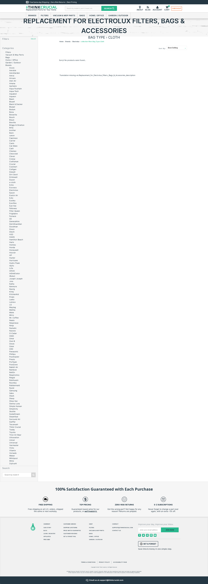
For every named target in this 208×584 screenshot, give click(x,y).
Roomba (12, 383)
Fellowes (13, 208)
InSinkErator (14, 273)
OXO (11, 349)
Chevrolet (13, 154)
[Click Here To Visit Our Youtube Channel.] (155, 535)
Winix (11, 461)
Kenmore (13, 286)
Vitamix (12, 450)
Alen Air (12, 81)
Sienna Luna (14, 404)
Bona (11, 112)
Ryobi (11, 388)
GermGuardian (15, 224)
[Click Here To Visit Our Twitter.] (143, 535)
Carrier (12, 141)
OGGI (11, 336)
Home (61, 41)
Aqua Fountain (15, 89)
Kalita (11, 284)
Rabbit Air (13, 367)
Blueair (12, 107)
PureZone (13, 364)
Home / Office (96, 15)
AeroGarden (14, 73)
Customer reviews (70, 533)
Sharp (11, 398)
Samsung (13, 391)
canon (12, 135)
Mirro (11, 315)
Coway (12, 159)
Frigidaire (13, 213)
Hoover (12, 253)
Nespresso (14, 323)
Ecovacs (13, 187)
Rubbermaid (14, 385)
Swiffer (12, 422)
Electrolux (13, 190)
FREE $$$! (47, 539)
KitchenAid (14, 294)
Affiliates (47, 536)
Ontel (11, 338)
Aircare (12, 78)
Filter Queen (14, 211)
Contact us (116, 530)
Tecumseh (13, 424)
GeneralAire (14, 221)
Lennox (12, 302)
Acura (11, 68)
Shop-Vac (13, 401)
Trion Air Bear (15, 435)
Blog (45, 530)
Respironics (14, 375)
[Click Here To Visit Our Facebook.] (139, 535)
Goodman (13, 227)
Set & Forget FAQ (69, 536)
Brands (32, 15)
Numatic (13, 328)
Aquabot (13, 94)
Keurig (12, 289)
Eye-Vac (12, 206)
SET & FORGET (149, 544)
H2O (11, 234)
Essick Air (13, 195)
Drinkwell (13, 177)
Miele (11, 312)
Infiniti (12, 271)
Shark (11, 396)
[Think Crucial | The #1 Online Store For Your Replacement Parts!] (41, 7)
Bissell (12, 102)
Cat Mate (13, 146)
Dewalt (12, 172)
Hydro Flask (14, 263)
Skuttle (12, 411)
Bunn (11, 133)
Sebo (11, 393)
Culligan (12, 169)
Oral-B (12, 341)
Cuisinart (13, 167)
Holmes (12, 245)
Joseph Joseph (16, 279)
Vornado (13, 453)
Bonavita (13, 115)
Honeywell (13, 250)
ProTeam (13, 362)
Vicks (11, 448)
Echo (11, 185)
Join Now (170, 530)
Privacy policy (104, 562)
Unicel (12, 440)
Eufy (11, 198)
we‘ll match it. (90, 511)
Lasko (12, 299)
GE (10, 219)
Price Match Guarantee (72, 530)
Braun (11, 120)
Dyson (12, 180)
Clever (12, 156)
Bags (82, 15)
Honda (12, 247)
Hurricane (13, 260)
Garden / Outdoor (118, 15)
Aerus (11, 76)
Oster (11, 346)
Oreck (12, 344)
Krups (11, 297)
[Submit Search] (33, 474)
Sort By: (162, 48)
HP (10, 255)
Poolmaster (14, 357)
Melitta (12, 310)
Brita (11, 128)
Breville (12, 122)
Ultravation (14, 437)
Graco (12, 229)
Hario (11, 242)
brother (12, 130)
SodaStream (14, 414)
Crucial (12, 164)
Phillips (12, 354)
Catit (11, 148)
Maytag (12, 307)
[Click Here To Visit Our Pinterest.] (147, 535)
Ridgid (12, 377)
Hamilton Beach (16, 240)
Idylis (11, 266)
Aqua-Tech (14, 91)
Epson (12, 193)
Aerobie (12, 70)
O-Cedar (13, 333)
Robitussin (13, 380)
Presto (12, 359)
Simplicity (13, 409)
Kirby (11, 292)
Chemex (12, 151)
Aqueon (12, 96)
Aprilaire (13, 86)
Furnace (12, 216)
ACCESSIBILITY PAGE (120, 562)
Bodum (12, 109)
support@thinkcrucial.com (122, 527)
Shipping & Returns (70, 527)
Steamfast (13, 417)
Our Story (47, 527)
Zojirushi (13, 463)
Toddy (12, 430)
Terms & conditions (88, 562)
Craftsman (13, 161)
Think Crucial (15, 427)
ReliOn (12, 372)
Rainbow (13, 370)
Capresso (13, 138)
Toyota (12, 432)
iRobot (12, 276)
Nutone (12, 331)
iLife (11, 268)
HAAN (12, 237)
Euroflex (13, 203)
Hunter (12, 258)
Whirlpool (13, 458)
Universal (13, 443)
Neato (12, 320)
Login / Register (49, 533)
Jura (11, 281)
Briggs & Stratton (16, 125)
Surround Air (14, 419)
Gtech (12, 232)
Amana (12, 83)
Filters (45, 15)
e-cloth (12, 182)
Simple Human (15, 406)
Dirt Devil (13, 174)
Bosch (12, 117)
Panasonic (13, 351)
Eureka (12, 200)
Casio (11, 143)
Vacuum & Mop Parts (64, 15)
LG (10, 305)
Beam (11, 99)
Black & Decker (16, 104)
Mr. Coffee (14, 318)
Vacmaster (14, 445)
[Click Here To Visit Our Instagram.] (151, 535)
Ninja (11, 325)
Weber (12, 456)
